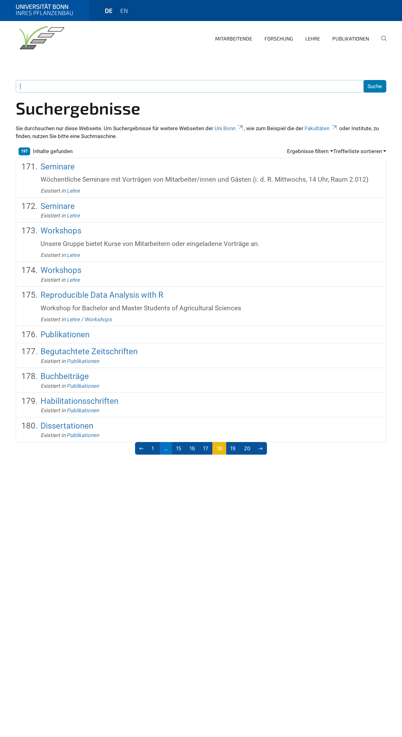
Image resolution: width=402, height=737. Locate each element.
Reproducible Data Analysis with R (102, 295)
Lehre (312, 38)
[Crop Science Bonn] (41, 38)
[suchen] (381, 42)
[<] (141, 448)
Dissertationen (67, 425)
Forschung (278, 38)
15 (178, 448)
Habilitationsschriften (79, 401)
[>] (260, 448)
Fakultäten (317, 128)
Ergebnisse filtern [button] (308, 151)
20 (247, 448)
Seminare (58, 166)
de (108, 10)
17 (205, 448)
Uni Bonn (225, 128)
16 (192, 448)
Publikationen (350, 38)
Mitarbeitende (233, 38)
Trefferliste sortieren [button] (357, 151)
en (124, 10)
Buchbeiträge (65, 376)
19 (233, 448)
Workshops (61, 230)
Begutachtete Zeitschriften (89, 351)
